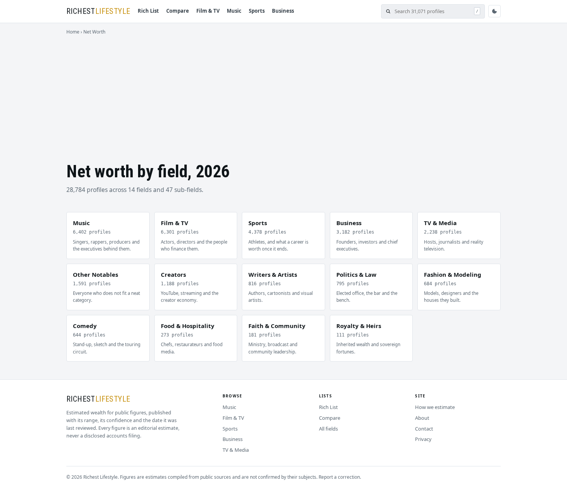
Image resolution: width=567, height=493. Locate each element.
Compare (177, 10)
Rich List (148, 10)
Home (72, 32)
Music (234, 10)
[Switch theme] (494, 11)
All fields (328, 428)
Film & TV (207, 10)
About (422, 417)
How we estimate (435, 407)
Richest (98, 11)
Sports (257, 10)
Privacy (423, 439)
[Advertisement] (283, 93)
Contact (424, 428)
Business (283, 10)
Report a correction (339, 477)
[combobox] (432, 11)
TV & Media (236, 449)
